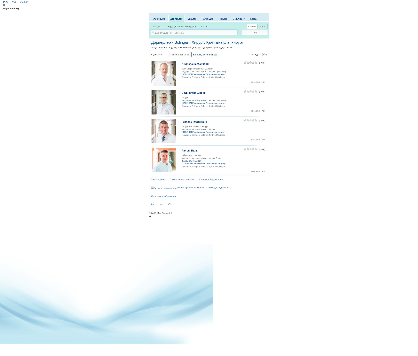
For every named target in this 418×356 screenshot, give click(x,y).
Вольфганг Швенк (193, 93)
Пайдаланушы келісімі (182, 179)
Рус (153, 204)
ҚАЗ (13, 1)
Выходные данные (219, 187)
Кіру (26, 1)
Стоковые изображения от (165, 196)
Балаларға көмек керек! (191, 187)
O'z (170, 204)
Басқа (253, 18)
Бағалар (192, 18)
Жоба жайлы (158, 179)
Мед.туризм (239, 18)
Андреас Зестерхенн (195, 64)
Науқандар (207, 18)
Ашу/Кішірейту (10, 8)
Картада (262, 26)
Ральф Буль (190, 150)
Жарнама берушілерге (211, 179)
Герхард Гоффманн (194, 121)
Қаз (161, 204)
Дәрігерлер (176, 18)
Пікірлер (222, 18)
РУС (5, 1)
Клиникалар (159, 18)
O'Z (21, 1)
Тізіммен (252, 26)
